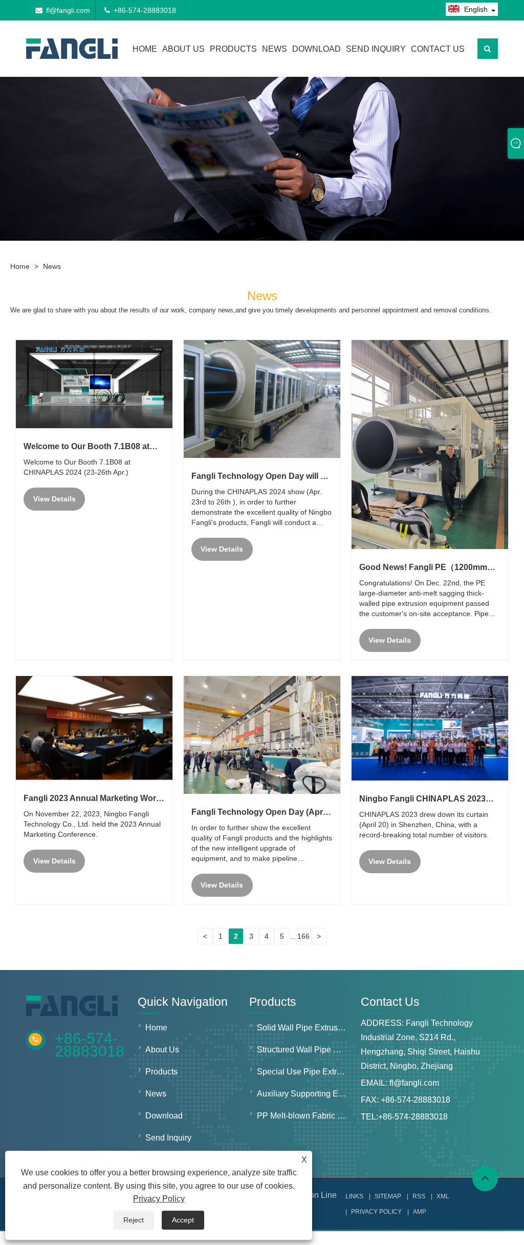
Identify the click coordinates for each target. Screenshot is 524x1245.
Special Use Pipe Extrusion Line (304, 1071)
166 (303, 936)
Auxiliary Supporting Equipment (304, 1093)
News (274, 49)
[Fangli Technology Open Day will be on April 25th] (262, 399)
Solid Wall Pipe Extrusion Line (304, 1027)
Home (145, 49)
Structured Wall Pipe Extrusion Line (304, 1049)
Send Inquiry (376, 49)
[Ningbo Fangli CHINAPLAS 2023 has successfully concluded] (430, 728)
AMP (419, 1211)
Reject (133, 1220)
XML (442, 1196)
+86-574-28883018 (145, 10)
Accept (183, 1220)
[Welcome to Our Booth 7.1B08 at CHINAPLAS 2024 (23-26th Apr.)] (94, 384)
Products (233, 49)
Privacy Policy (159, 1198)
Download (316, 49)
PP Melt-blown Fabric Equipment (304, 1115)
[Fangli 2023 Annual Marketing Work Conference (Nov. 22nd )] (94, 728)
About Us (183, 49)
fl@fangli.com (68, 10)
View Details (54, 499)
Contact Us (438, 49)
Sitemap (388, 1196)
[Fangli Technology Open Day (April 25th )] (262, 735)
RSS (418, 1196)
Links (354, 1196)
